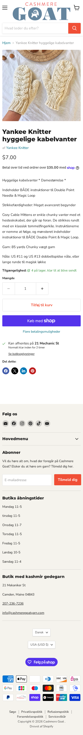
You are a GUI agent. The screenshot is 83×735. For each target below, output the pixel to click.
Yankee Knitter (17, 147)
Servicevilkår (57, 717)
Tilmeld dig (67, 479)
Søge (12, 712)
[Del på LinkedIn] (23, 370)
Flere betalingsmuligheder (41, 332)
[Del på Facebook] (5, 370)
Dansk (39, 632)
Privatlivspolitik (31, 712)
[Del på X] (14, 370)
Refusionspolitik (58, 712)
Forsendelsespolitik (30, 717)
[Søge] (74, 28)
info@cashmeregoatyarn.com (23, 613)
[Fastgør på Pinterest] (32, 370)
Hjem (6, 43)
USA (39, 645)
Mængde (8, 278)
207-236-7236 (13, 603)
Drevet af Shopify (41, 726)
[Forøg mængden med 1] (42, 288)
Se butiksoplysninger (21, 354)
